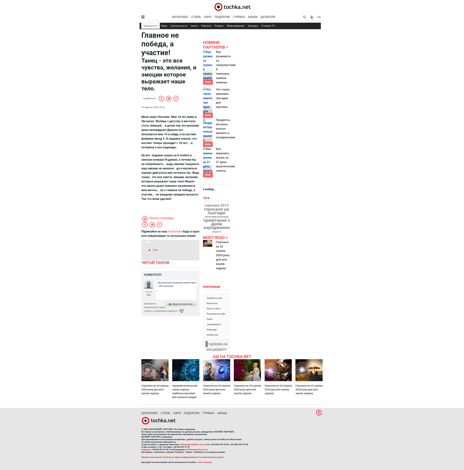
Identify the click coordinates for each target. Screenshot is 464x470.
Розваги (219, 25)
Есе (155, 250)
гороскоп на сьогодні (216, 211)
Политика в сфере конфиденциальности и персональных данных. (194, 457)
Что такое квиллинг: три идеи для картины (223, 98)
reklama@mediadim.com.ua (193, 444)
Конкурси (253, 25)
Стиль (196, 17)
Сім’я (208, 17)
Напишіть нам (214, 298)
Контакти (212, 303)
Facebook (174, 231)
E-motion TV (268, 25)
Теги (206, 198)
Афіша (253, 17)
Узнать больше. (204, 462)
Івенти (194, 25)
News (164, 25)
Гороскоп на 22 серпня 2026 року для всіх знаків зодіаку (222, 255)
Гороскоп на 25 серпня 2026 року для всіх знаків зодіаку (216, 389)
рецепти (216, 231)
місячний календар (216, 217)
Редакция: (146, 449)
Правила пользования (151, 457)
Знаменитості (150, 25)
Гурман (239, 17)
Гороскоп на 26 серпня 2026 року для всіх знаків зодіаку (155, 389)
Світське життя (179, 25)
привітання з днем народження (216, 223)
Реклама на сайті (216, 313)
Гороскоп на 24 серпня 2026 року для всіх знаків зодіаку (247, 389)
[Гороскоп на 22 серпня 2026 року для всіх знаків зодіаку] (207, 243)
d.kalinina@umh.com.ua (197, 449)
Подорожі (222, 17)
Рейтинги (206, 25)
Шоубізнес (180, 17)
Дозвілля (268, 17)
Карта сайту (213, 308)
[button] (311, 17)
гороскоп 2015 (217, 205)
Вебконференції (235, 25)
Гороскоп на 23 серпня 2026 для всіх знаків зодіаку (278, 389)
